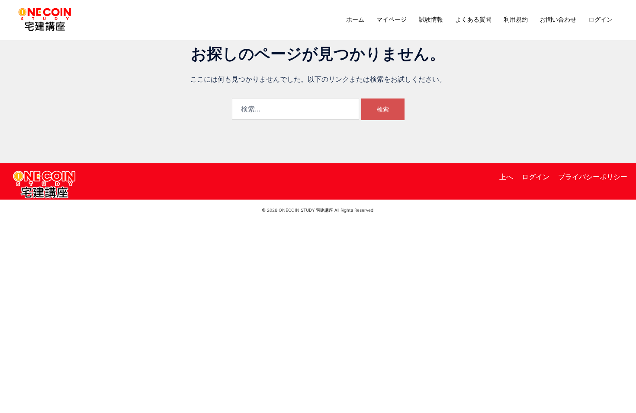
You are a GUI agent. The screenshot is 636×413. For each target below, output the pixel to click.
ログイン (600, 19)
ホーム (355, 19)
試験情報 (431, 19)
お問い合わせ (558, 19)
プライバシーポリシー (592, 176)
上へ (506, 176)
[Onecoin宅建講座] (44, 18)
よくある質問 (473, 19)
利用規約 (516, 19)
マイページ (391, 19)
